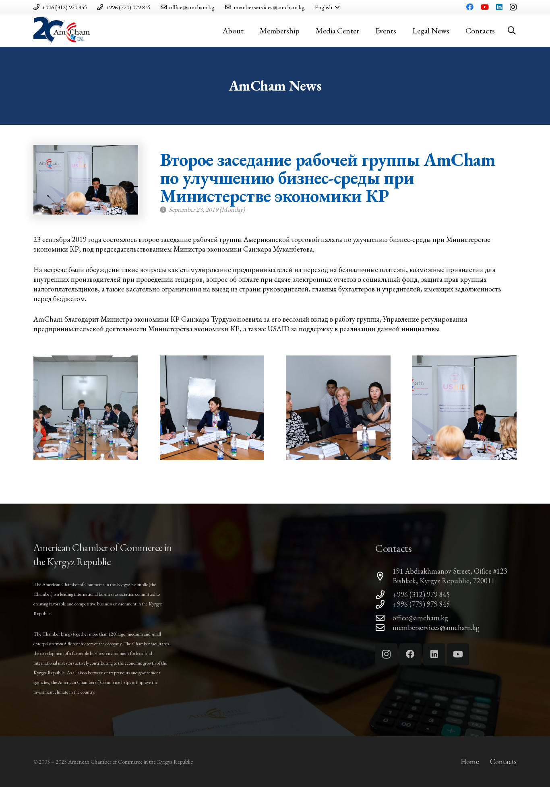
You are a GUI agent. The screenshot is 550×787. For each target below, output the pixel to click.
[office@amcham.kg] (384, 618)
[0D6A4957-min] (338, 407)
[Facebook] (469, 6)
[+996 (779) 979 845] (384, 604)
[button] (327, 7)
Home (470, 761)
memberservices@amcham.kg (436, 627)
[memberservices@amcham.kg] (384, 628)
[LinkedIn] (499, 6)
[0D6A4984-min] (464, 407)
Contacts (503, 761)
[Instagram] (513, 7)
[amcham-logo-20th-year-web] (61, 31)
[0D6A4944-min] (85, 407)
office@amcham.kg (420, 617)
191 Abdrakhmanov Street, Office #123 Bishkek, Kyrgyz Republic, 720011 (450, 575)
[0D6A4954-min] (212, 407)
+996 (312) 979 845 (421, 594)
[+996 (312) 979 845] (384, 595)
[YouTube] (485, 6)
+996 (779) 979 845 (421, 604)
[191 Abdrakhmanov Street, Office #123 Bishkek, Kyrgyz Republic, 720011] (384, 576)
